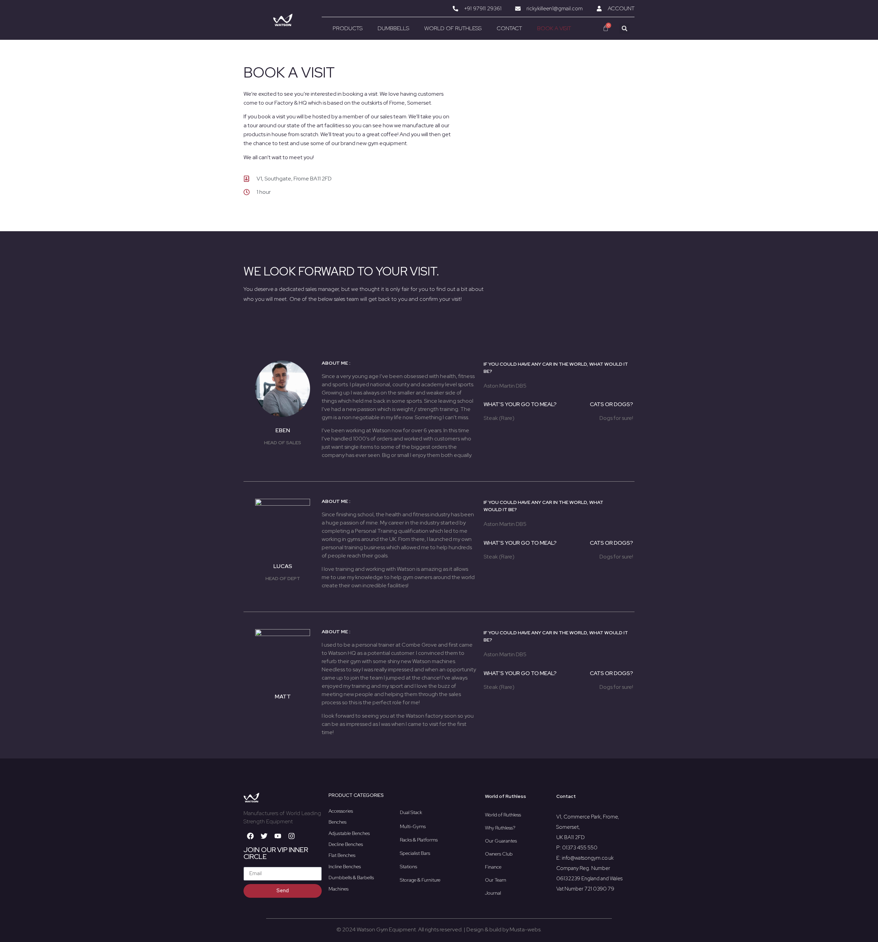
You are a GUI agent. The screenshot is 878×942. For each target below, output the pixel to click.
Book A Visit (554, 28)
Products (348, 28)
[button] (624, 28)
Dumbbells (393, 28)
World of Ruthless (453, 28)
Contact (509, 28)
